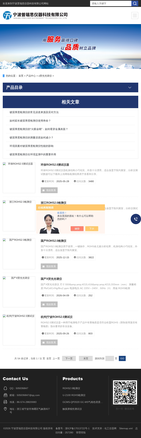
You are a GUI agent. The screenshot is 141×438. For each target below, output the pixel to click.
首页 (21, 75)
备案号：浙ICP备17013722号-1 (73, 428)
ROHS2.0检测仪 (71, 388)
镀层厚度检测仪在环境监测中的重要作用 (33, 154)
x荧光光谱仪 (45, 75)
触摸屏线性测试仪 (72, 409)
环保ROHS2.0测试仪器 (55, 164)
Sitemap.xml (126, 428)
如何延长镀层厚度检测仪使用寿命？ (30, 120)
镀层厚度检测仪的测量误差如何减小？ (31, 137)
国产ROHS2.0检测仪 (53, 240)
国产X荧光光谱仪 (51, 278)
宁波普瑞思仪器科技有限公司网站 (30, 3)
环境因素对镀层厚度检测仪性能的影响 (31, 145)
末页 (85, 358)
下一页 (69, 358)
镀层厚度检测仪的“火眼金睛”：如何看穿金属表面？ (39, 129)
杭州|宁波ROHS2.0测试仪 (57, 316)
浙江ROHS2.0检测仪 (53, 202)
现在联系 (51, 190)
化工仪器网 (110, 428)
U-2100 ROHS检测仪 (74, 395)
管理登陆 (81, 432)
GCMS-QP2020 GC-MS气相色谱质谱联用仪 (83, 402)
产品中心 (31, 75)
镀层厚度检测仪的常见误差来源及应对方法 (34, 112)
